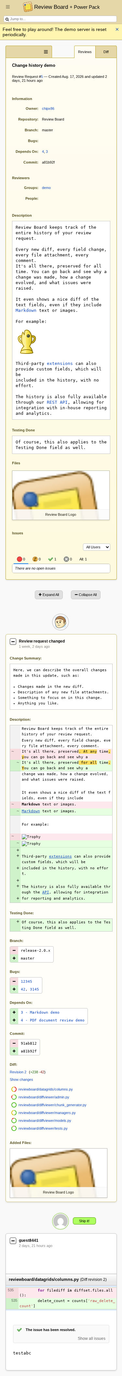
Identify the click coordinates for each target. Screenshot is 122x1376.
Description (27, 214)
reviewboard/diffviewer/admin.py (44, 1097)
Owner (31, 108)
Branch (31, 130)
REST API (57, 402)
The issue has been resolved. (50, 1330)
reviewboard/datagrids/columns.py (46, 1089)
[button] (8, 9)
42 (23, 989)
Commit (30, 162)
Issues (17, 533)
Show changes (21, 1079)
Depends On (26, 151)
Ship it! (84, 1221)
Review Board (67, 7)
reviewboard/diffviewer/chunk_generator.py (53, 1105)
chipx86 (48, 108)
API (45, 892)
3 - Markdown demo (40, 1012)
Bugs (32, 141)
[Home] (26, 6)
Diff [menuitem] (106, 52)
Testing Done (23, 430)
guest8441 (28, 1240)
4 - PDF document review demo (53, 1020)
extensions (60, 363)
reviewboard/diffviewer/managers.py (47, 1113)
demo (46, 188)
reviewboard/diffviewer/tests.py (43, 1128)
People (31, 198)
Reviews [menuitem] (85, 52)
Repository (27, 119)
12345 (26, 981)
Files (16, 463)
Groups (30, 188)
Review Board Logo (60, 514)
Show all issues (91, 1338)
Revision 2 (18, 1072)
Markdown (26, 310)
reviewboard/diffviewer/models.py (45, 1121)
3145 (34, 989)
